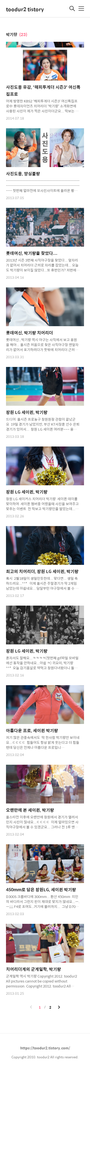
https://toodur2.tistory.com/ (45, 1048)
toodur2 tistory (25, 9)
